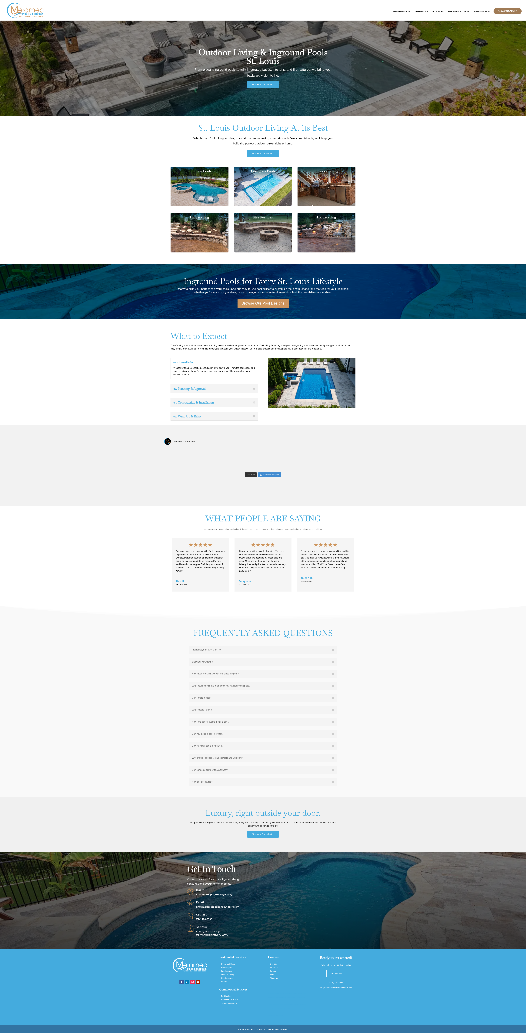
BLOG (467, 12)
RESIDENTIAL (400, 12)
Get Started (336, 973)
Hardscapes (226, 967)
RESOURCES (480, 12)
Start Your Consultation (263, 84)
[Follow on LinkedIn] (187, 982)
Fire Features (227, 978)
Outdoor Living (227, 975)
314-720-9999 (507, 11)
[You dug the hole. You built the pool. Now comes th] (342, 459)
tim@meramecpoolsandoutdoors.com (217, 907)
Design (224, 982)
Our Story (274, 964)
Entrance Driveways (229, 1000)
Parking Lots (226, 996)
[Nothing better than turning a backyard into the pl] (263, 459)
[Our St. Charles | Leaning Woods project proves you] (223, 459)
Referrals (274, 967)
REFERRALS (454, 12)
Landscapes (226, 971)
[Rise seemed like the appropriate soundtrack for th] (183, 459)
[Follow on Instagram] (192, 982)
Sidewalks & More (229, 1003)
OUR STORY (438, 12)
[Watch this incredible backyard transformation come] (302, 459)
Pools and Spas (228, 964)
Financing (274, 978)
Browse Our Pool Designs (263, 303)
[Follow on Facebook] (181, 982)
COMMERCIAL (421, 12)
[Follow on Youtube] (198, 982)
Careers (273, 971)
